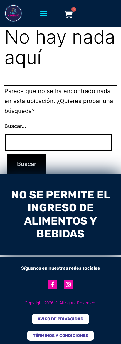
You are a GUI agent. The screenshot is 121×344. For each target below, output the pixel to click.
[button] (43, 13)
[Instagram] (68, 284)
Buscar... (15, 126)
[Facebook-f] (52, 284)
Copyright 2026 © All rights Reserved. (60, 303)
